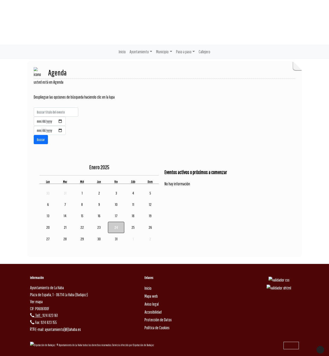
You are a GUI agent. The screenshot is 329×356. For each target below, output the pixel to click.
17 (116, 216)
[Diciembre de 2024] (85, 167)
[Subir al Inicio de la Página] (320, 350)
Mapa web (151, 296)
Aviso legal (152, 304)
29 (82, 239)
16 (99, 216)
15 (82, 216)
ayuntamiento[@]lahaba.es (63, 329)
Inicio (122, 51)
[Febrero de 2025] (120, 167)
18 (133, 216)
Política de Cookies (157, 327)
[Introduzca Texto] (56, 112)
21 (65, 227)
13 (48, 216)
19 (150, 216)
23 (99, 227)
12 (150, 204)
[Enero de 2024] (76, 167)
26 (150, 227)
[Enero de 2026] (113, 167)
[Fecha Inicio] (50, 121)
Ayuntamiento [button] (139, 51)
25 (133, 227)
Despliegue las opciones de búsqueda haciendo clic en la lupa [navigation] (74, 97)
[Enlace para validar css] (279, 279)
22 (82, 227)
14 (65, 216)
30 (99, 239)
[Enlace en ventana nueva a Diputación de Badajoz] (43, 345)
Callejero (204, 51)
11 (133, 204)
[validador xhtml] (279, 287)
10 (116, 204)
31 (116, 239)
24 (116, 227)
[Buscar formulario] (41, 139)
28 (65, 239)
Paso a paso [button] (183, 51)
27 (48, 239)
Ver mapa (36, 301)
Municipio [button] (162, 51)
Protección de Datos (158, 319)
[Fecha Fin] (50, 130)
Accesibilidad (153, 312)
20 (48, 227)
